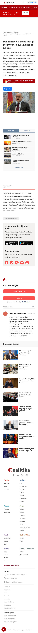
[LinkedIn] (27, 262)
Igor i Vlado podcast (10, 616)
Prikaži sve (19, 167)
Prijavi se (19, 298)
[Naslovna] (3, 629)
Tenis (21, 524)
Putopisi (22, 501)
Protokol (6, 489)
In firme (22, 552)
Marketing (7, 512)
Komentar (7, 483)
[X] (17, 262)
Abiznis (35, 7)
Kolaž (6, 535)
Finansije (6, 509)
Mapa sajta (7, 605)
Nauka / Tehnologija (27, 549)
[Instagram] (11, 262)
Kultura (6, 549)
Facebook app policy (10, 608)
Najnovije (4, 7)
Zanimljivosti (7, 538)
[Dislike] (14, 336)
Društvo (18, 7)
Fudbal (22, 509)
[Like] (10, 336)
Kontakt (6, 596)
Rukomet (22, 515)
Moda (5, 544)
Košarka (22, 512)
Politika (11, 7)
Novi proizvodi (24, 555)
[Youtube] (22, 262)
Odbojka (22, 521)
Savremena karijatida (11, 565)
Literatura (7, 561)
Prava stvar (23, 498)
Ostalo (21, 530)
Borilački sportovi (25, 527)
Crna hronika (26, 7)
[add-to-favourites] (33, 13)
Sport (22, 506)
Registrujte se (26, 302)
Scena (5, 552)
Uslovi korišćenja (9, 602)
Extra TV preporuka (9, 619)
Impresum (7, 590)
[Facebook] (6, 262)
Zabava (6, 541)
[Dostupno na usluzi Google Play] (26, 243)
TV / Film (6, 558)
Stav (21, 483)
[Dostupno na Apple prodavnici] (11, 243)
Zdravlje (22, 495)
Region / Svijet (25, 535)
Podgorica (22, 489)
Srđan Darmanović (11, 218)
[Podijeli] (17, 13)
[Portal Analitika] (9, 2)
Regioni (22, 492)
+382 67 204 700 (12, 578)
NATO (5, 486)
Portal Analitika (7, 32)
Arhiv (5, 593)
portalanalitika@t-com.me (14, 582)
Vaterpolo (22, 518)
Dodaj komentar (19, 291)
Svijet (21, 541)
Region (22, 538)
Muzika (6, 555)
